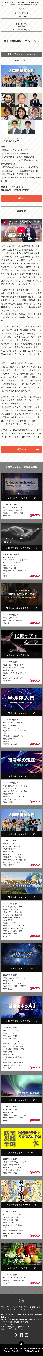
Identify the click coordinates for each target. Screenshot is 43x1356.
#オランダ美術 (8, 618)
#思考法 (17, 846)
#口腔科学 (21, 1278)
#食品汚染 (7, 936)
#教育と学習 (8, 565)
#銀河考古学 (8, 989)
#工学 (22, 1049)
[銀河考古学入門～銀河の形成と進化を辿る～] (21, 954)
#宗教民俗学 (17, 563)
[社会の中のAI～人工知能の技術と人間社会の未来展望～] (21, 1007)
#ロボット (21, 1044)
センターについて (21, 13)
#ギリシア (7, 1214)
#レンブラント (8, 620)
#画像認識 (7, 1063)
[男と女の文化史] (21, 1191)
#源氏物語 (13, 1230)
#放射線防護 (8, 920)
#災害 (13, 928)
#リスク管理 (8, 907)
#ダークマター (16, 508)
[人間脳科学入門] (21, 820)
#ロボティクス (8, 1046)
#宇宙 (15, 1110)
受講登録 (21, 198)
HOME (21, 9)
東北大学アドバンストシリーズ (21, 498)
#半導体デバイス (17, 736)
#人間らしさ (14, 844)
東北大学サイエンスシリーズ (21, 713)
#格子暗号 (7, 799)
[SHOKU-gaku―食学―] (21, 1254)
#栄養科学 (16, 1280)
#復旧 (24, 1162)
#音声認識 (7, 1068)
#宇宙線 (6, 915)
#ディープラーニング (11, 1041)
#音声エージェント (18, 1065)
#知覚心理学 (19, 678)
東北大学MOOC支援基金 (21, 25)
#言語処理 (7, 862)
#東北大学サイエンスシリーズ (14, 797)
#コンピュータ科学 (10, 1036)
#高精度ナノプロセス (11, 744)
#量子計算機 (8, 802)
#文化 (16, 565)
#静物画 (6, 623)
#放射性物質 (8, 917)
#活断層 (6, 928)
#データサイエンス (10, 788)
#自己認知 (23, 860)
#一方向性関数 (21, 791)
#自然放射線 (8, 934)
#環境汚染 (20, 928)
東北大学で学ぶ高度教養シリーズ (21, 548)
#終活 (5, 576)
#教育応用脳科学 (9, 849)
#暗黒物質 (18, 510)
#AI (4, 1030)
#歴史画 (19, 620)
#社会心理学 (8, 681)
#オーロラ (7, 1110)
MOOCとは (21, 20)
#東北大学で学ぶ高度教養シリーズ (14, 572)
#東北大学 (7, 513)
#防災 (15, 1173)
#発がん (6, 931)
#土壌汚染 (15, 909)
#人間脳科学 (8, 846)
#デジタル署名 (21, 786)
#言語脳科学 (17, 862)
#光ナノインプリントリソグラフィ (14, 732)
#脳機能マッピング (10, 860)
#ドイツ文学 (17, 1214)
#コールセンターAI (10, 1038)
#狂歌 (21, 1230)
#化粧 (5, 667)
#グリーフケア (8, 560)
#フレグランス (18, 665)
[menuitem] (21, 9)
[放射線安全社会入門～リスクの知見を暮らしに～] (21, 883)
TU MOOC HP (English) (21, 30)
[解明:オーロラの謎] (21, 1086)
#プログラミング (9, 1044)
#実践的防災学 (14, 1162)
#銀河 (22, 513)
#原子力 (6, 909)
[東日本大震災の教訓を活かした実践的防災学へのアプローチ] (21, 1138)
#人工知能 (20, 1046)
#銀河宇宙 (22, 986)
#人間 (22, 1217)
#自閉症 (6, 1065)
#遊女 (5, 1236)
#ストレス (7, 665)
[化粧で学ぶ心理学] (21, 641)
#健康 (13, 1278)
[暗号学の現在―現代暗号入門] (21, 762)
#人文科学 (7, 563)
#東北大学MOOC (9, 568)
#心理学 (21, 667)
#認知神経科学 (8, 865)
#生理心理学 (8, 678)
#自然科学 (7, 986)
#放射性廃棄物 (16, 915)
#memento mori (9, 557)
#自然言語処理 (18, 1063)
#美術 (19, 1233)
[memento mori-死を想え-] (21, 534)
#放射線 (17, 917)
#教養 (11, 1220)
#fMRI (5, 844)
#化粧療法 (13, 667)
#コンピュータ (8, 1033)
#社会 (13, 1233)
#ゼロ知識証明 (8, 786)
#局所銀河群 (8, 510)
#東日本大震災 (8, 1170)
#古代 (5, 1220)
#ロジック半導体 (9, 725)
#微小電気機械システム (12, 739)
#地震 (5, 1162)
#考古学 (16, 513)
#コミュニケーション (15, 1030)
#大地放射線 (17, 912)
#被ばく (17, 934)
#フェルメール (21, 618)
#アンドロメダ (8, 978)
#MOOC (6, 508)
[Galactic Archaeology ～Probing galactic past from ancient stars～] (21, 484)
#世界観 (6, 1217)
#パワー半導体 (16, 723)
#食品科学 (7, 1283)
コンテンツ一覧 (21, 16)
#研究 (5, 1118)
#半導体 (6, 736)
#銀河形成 (7, 516)
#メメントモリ (21, 560)
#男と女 (6, 1233)
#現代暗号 (16, 799)
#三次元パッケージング (12, 728)
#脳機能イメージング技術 (13, 857)
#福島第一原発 (16, 931)
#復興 (5, 1165)
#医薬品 (16, 1049)
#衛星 (21, 1118)
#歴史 (5, 1230)
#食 (23, 1280)
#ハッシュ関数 (8, 791)
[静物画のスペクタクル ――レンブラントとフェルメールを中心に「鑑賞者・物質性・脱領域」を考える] (21, 594)
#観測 (5, 1120)
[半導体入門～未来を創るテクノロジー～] (21, 699)
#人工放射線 (19, 907)
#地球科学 (7, 912)
